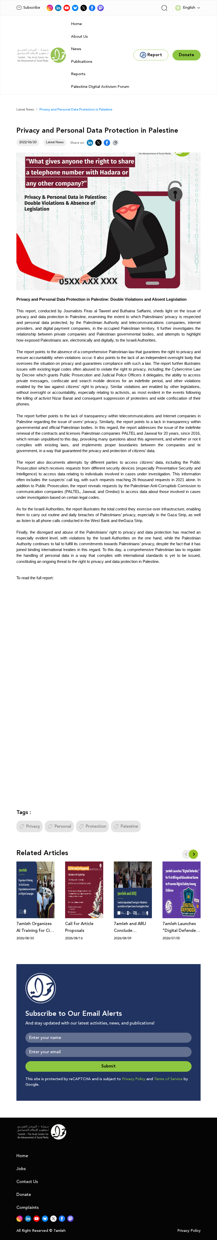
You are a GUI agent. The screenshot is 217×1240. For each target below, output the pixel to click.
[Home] (41, 55)
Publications (81, 62)
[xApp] (83, 7)
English (189, 8)
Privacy (33, 826)
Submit (108, 1066)
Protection (96, 826)
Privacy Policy (133, 1079)
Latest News (25, 109)
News (76, 49)
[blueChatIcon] (75, 7)
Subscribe (31, 8)
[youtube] (67, 7)
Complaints (27, 1207)
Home (76, 24)
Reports (78, 74)
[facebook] (92, 7)
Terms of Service (168, 1079)
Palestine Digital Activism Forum (100, 87)
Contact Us (27, 1182)
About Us (79, 36)
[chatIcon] (100, 7)
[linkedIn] (58, 7)
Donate (23, 1194)
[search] (164, 8)
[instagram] (50, 7)
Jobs (21, 1169)
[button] (193, 854)
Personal (63, 826)
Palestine (129, 826)
